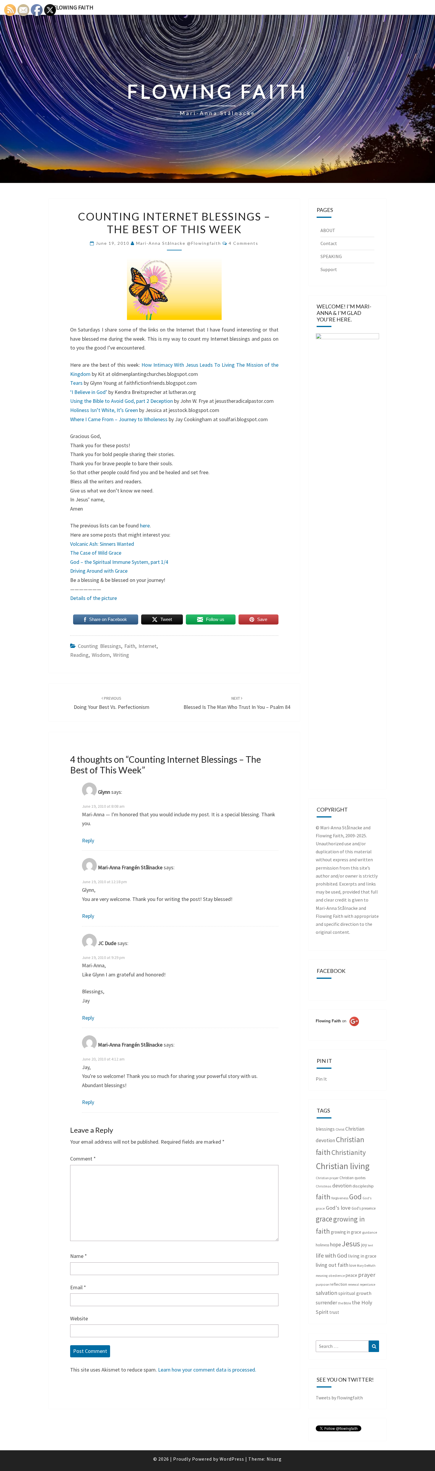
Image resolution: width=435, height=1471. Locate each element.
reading (79, 654)
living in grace (362, 1256)
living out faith (332, 1264)
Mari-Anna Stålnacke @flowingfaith (178, 243)
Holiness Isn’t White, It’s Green (104, 410)
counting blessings (99, 646)
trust (334, 1312)
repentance (367, 1284)
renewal (353, 1284)
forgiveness (339, 1198)
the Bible (344, 1303)
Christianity (348, 1152)
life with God (331, 1255)
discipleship (363, 1186)
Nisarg (274, 1459)
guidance (369, 1232)
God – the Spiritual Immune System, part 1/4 (119, 562)
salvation (326, 1292)
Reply (88, 840)
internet (147, 646)
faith (129, 646)
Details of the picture (93, 598)
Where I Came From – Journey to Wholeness (118, 419)
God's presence (364, 1208)
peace (351, 1275)
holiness (322, 1245)
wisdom (101, 654)
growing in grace (346, 1232)
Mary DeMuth (366, 1266)
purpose (322, 1284)
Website (79, 1318)
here (145, 525)
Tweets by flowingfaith (339, 1398)
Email (78, 1287)
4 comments (243, 243)
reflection (338, 1284)
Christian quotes (352, 1177)
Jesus (351, 1243)
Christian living (343, 1166)
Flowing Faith (73, 7)
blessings (325, 1129)
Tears (76, 382)
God (355, 1196)
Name (78, 1256)
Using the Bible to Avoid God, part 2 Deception (121, 400)
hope (335, 1244)
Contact (328, 243)
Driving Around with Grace (99, 570)
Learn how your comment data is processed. (207, 1369)
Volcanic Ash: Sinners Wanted (102, 543)
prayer (367, 1275)
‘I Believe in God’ (88, 392)
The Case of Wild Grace (95, 552)
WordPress (232, 1459)
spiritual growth (354, 1293)
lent (370, 1245)
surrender (326, 1302)
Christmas (323, 1186)
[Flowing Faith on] (337, 1029)
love (352, 1265)
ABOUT (327, 230)
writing (121, 654)
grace (324, 1219)
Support (328, 269)
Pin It (321, 1079)
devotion (342, 1185)
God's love (338, 1207)
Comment (83, 1158)
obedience (336, 1276)
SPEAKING (331, 256)
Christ (340, 1129)
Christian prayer (327, 1178)
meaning (322, 1276)
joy (364, 1245)
